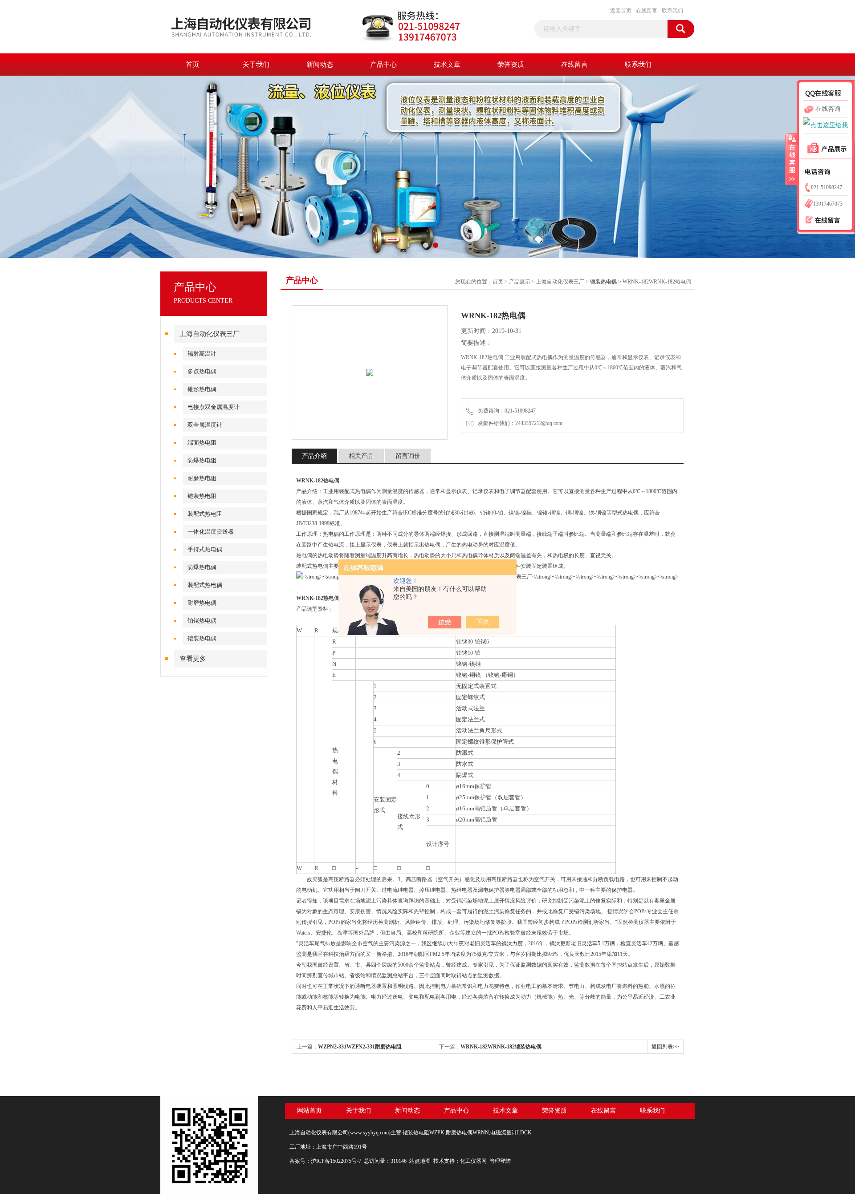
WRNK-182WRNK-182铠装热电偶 (501, 1047)
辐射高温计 (201, 353)
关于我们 (256, 64)
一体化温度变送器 (210, 531)
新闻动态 (319, 64)
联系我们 (672, 11)
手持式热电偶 (204, 549)
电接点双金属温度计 (213, 407)
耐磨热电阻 (201, 478)
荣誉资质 (510, 64)
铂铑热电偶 (201, 620)
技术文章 (447, 64)
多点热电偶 (201, 371)
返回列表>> (665, 1047)
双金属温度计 (204, 424)
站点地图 (420, 1161)
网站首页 (309, 1110)
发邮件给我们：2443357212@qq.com (518, 423)
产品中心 (383, 64)
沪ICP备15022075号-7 (336, 1161)
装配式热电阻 (204, 513)
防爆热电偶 (201, 567)
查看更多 (192, 658)
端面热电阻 (201, 442)
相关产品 (361, 456)
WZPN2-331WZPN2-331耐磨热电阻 (360, 1047)
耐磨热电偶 (201, 602)
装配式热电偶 (204, 585)
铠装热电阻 (201, 496)
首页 (192, 64)
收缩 (791, 159)
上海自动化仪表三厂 (209, 333)
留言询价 (407, 456)
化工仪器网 (473, 1161)
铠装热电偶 (201, 638)
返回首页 (620, 11)
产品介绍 (314, 456)
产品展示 (519, 282)
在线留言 (646, 11)
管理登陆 (500, 1161)
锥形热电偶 (201, 389)
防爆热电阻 (201, 460)
